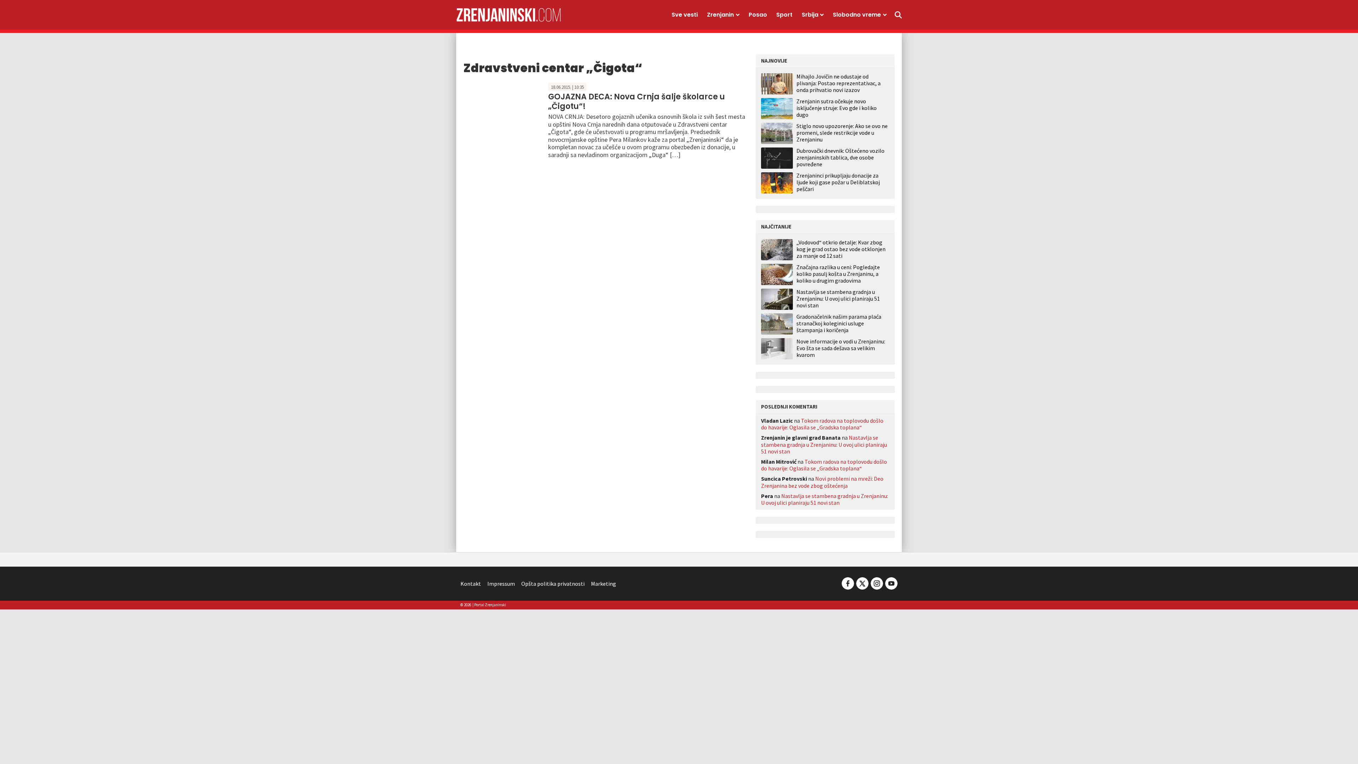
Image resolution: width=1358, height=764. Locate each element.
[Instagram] (877, 582)
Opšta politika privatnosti (553, 583)
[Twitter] (862, 582)
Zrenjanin (720, 15)
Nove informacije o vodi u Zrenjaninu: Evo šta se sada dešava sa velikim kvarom (840, 348)
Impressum (501, 583)
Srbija (810, 15)
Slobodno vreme (857, 15)
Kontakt (470, 583)
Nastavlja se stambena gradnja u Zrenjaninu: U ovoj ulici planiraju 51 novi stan (838, 299)
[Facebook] (848, 582)
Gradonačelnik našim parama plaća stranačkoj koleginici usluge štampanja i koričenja (838, 323)
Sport (784, 15)
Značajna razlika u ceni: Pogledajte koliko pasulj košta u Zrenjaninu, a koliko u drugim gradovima (838, 274)
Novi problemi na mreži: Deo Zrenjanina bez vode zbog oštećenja (822, 482)
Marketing (603, 583)
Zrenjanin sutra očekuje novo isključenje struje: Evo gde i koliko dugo (836, 108)
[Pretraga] (898, 15)
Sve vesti (685, 15)
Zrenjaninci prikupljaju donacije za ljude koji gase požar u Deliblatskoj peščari (838, 182)
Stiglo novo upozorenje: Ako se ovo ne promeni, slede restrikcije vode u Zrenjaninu (842, 132)
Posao (758, 15)
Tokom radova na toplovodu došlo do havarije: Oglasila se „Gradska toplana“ (822, 424)
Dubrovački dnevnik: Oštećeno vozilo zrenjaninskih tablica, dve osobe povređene (840, 157)
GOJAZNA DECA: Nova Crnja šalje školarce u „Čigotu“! (636, 101)
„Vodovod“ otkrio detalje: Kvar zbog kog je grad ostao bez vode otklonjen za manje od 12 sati (841, 249)
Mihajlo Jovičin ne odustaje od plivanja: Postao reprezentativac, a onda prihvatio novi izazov (838, 83)
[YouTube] (891, 582)
